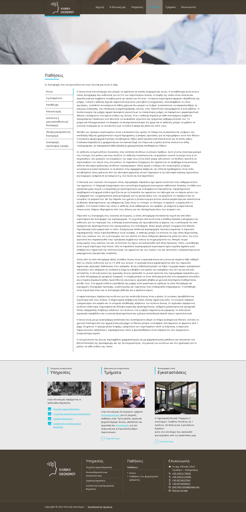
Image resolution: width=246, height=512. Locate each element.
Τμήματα (170, 7)
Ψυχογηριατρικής (110, 415)
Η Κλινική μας (118, 7)
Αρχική (100, 7)
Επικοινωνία (188, 7)
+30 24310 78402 (181, 473)
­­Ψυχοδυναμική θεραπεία (99, 467)
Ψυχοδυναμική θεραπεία (66, 409)
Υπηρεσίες (137, 7)
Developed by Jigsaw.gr (100, 506)
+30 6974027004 (181, 480)
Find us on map (180, 490)
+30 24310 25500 (181, 476)
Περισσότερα (113, 438)
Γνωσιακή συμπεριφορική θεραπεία (71, 413)
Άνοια (132, 472)
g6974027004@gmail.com (185, 487)
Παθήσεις (154, 7)
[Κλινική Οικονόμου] (62, 8)
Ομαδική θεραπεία (62, 418)
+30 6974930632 (181, 483)
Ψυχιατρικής (122, 425)
